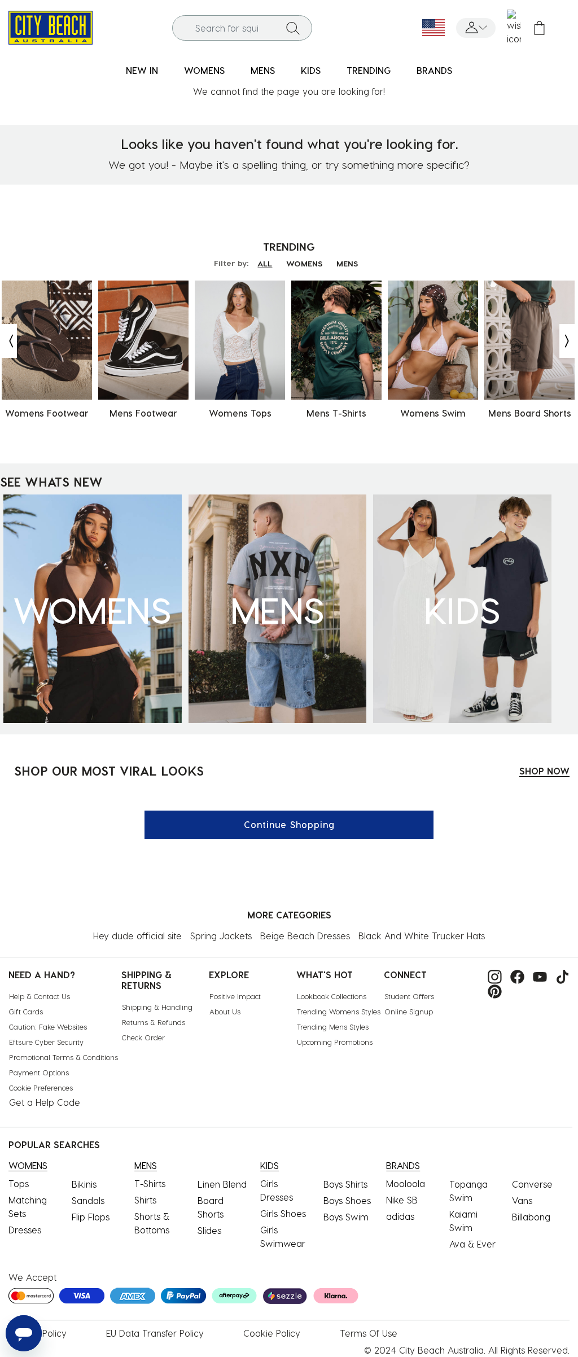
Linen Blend (222, 1184)
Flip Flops (91, 1216)
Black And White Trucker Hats (421, 935)
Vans (522, 1200)
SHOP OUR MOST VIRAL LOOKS (109, 770)
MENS (347, 263)
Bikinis (84, 1184)
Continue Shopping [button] (289, 824)
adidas (400, 1216)
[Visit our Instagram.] (492, 975)
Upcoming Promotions (335, 1042)
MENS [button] (263, 70)
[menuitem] (142, 71)
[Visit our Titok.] (560, 975)
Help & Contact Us (39, 996)
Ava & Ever (472, 1243)
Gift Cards (26, 1011)
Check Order (143, 1037)
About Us (224, 1011)
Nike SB (402, 1199)
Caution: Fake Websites (48, 1026)
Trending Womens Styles (338, 1011)
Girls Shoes (283, 1213)
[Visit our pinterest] (492, 990)
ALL (264, 263)
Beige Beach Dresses (305, 935)
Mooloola (405, 1183)
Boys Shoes (347, 1200)
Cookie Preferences (41, 1087)
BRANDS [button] (434, 70)
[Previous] (8, 341)
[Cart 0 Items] (539, 28)
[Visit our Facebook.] (514, 975)
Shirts (145, 1199)
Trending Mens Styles (333, 1026)
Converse (532, 1184)
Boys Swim (346, 1216)
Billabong (531, 1216)
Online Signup (408, 1011)
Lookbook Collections (331, 996)
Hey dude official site (137, 935)
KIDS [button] (311, 70)
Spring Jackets (221, 935)
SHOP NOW (544, 770)
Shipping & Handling (157, 1007)
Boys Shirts (345, 1184)
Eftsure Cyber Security (46, 1042)
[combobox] (242, 28)
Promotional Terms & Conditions (63, 1057)
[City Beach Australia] (50, 26)
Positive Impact (235, 996)
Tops (18, 1183)
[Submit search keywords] (293, 27)
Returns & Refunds (153, 1022)
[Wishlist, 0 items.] (514, 28)
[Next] (567, 341)
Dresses (24, 1229)
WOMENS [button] (204, 70)
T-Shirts (149, 1183)
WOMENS (304, 263)
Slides (209, 1230)
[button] (476, 28)
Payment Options (39, 1072)
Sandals (88, 1200)
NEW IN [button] (142, 70)
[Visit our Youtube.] (537, 975)
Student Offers (409, 996)
